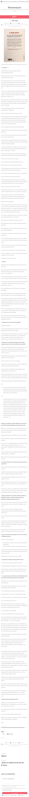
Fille (11, 24)
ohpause (7, 23)
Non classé (21, 23)
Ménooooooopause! (14, 7)
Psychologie (26, 24)
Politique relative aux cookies (7, 789)
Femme (9, 24)
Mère (23, 24)
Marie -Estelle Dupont (18, 24)
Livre (13, 24)
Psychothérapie (11, 26)
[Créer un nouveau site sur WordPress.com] (14, 1)
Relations (15, 26)
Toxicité (19, 26)
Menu (16, 16)
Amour (3, 24)
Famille (6, 24)
